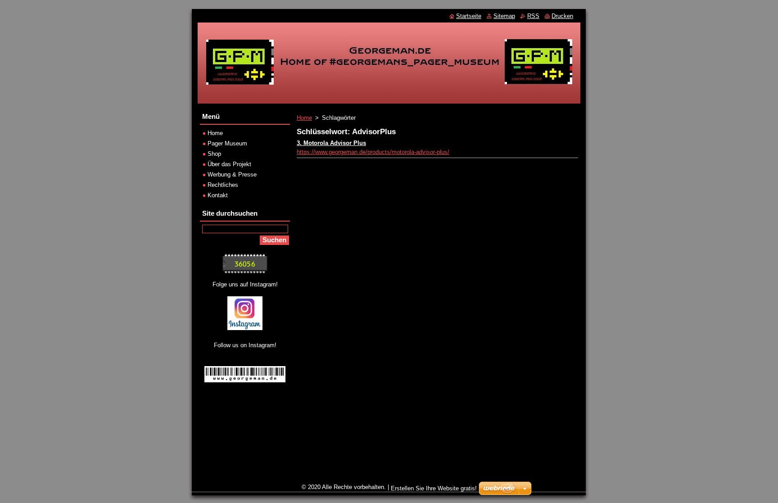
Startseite (468, 16)
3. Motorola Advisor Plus (331, 143)
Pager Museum (227, 143)
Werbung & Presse (232, 174)
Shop (214, 153)
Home (304, 117)
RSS (533, 16)
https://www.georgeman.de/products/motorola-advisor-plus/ (373, 152)
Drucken (562, 16)
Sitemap (504, 16)
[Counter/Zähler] (244, 271)
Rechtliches (223, 184)
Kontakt (218, 195)
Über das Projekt (229, 164)
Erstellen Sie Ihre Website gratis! (434, 488)
